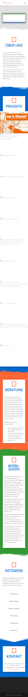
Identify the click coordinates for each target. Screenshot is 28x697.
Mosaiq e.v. (14, 630)
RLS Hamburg (14, 594)
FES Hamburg (14, 616)
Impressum (9, 695)
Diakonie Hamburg (14, 608)
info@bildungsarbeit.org (14, 669)
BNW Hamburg (14, 601)
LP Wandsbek (14, 623)
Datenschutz (18, 695)
